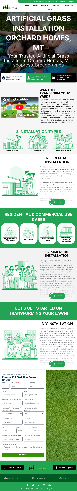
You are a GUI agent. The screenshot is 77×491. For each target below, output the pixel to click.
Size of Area (27, 419)
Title (3, 382)
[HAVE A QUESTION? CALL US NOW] (28, 77)
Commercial (55, 5)
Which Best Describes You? (11, 399)
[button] (10, 240)
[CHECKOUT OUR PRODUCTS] (53, 77)
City (3, 427)
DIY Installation (67, 5)
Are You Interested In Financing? (30, 409)
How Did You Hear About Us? (11, 435)
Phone (4, 391)
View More (58, 202)
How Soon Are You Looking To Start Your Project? (11, 409)
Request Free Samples (66, 1)
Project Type (6, 419)
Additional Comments (9, 444)
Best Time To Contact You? (32, 435)
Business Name (28, 399)
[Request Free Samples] (56, 1)
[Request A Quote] (40, 1)
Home (27, 5)
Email (25, 391)
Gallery (50, 10)
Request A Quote (47, 1)
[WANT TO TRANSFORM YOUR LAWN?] (3, 77)
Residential (44, 5)
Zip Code (34, 427)
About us (35, 5)
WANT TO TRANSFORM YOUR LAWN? (14, 76)
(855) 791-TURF (32, 1)
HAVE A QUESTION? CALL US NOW (39, 76)
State (18, 427)
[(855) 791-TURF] (25, 1)
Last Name (31, 382)
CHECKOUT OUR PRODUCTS (64, 75)
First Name (14, 382)
